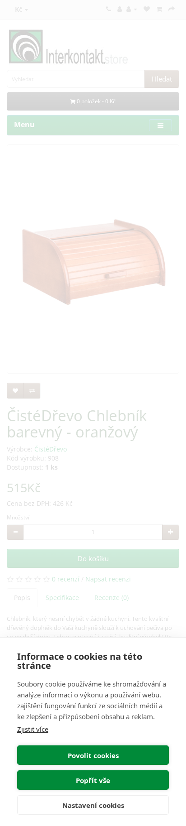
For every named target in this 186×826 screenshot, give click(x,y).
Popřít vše (93, 780)
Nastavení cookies (93, 805)
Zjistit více (32, 729)
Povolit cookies (93, 755)
